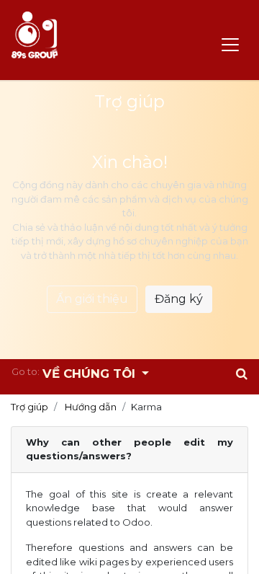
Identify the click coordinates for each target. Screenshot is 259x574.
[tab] (129, 450)
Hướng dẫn (91, 406)
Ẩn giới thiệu (92, 299)
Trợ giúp (29, 406)
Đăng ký (179, 299)
